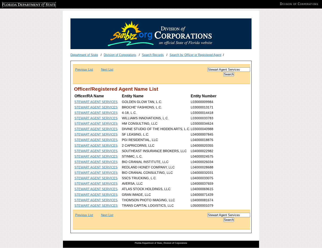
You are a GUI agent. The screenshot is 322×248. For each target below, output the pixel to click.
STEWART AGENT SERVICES (96, 102)
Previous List (84, 69)
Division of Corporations (120, 55)
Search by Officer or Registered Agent (195, 55)
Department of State (84, 55)
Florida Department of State (21, 4)
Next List (107, 69)
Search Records (153, 55)
